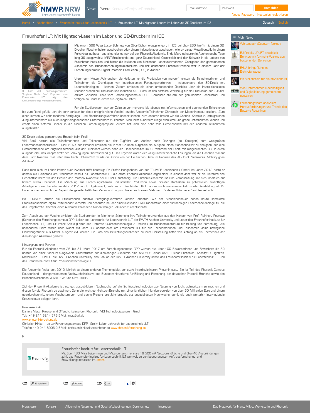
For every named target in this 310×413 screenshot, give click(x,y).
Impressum (165, 406)
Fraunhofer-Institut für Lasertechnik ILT (86, 23)
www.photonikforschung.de (39, 319)
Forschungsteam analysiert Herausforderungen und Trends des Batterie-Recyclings (263, 106)
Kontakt (51, 406)
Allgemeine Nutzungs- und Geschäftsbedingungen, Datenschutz (107, 406)
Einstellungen (133, 383)
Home (26, 23)
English (283, 22)
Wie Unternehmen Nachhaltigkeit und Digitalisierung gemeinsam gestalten (262, 91)
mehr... (101, 359)
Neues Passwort (243, 14)
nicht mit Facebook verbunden (24, 383)
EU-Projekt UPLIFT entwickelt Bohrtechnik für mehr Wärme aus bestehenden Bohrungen (262, 56)
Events (105, 9)
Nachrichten (45, 23)
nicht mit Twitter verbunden (65, 383)
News (91, 9)
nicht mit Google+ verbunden (99, 383)
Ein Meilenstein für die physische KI (263, 79)
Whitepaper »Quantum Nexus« (260, 43)
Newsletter (29, 406)
